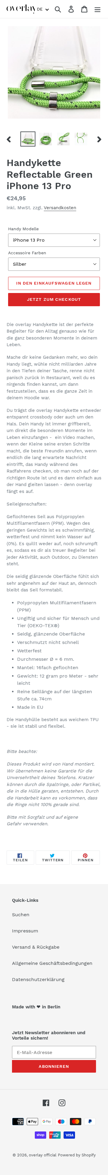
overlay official (42, 1155)
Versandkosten (60, 207)
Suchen (20, 914)
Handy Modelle (23, 228)
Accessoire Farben (27, 252)
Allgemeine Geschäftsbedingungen (52, 963)
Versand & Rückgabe (35, 947)
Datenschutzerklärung (38, 979)
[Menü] (97, 9)
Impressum (25, 931)
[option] (28, 139)
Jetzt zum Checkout (54, 299)
